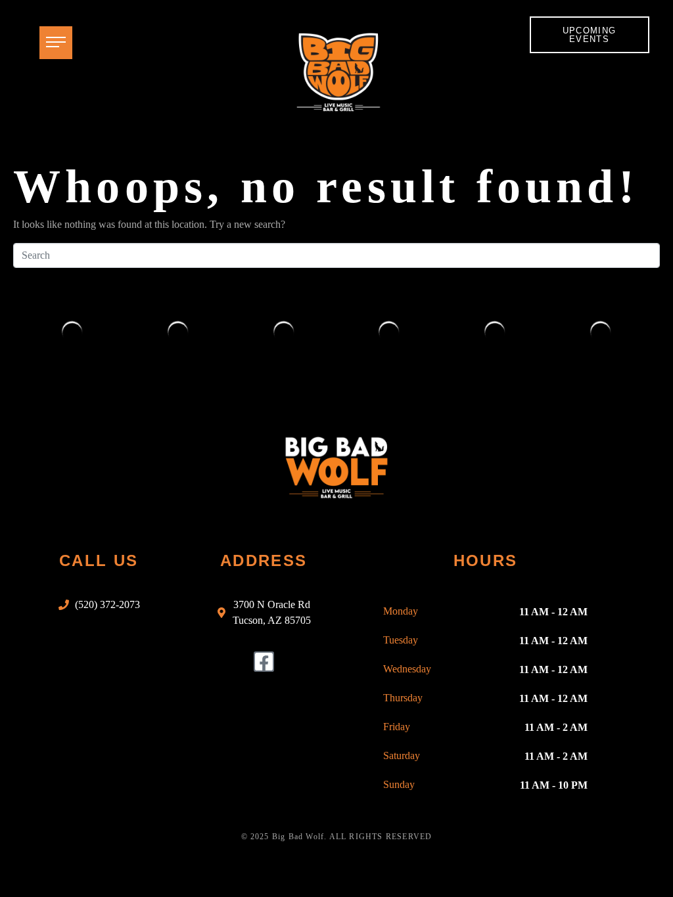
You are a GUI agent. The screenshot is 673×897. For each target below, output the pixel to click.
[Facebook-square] (264, 661)
